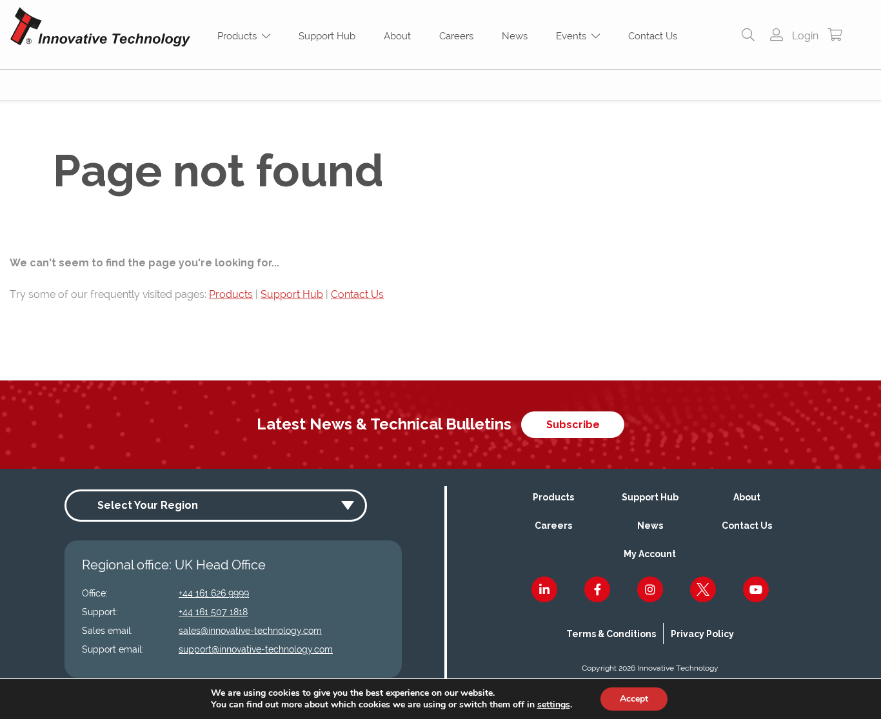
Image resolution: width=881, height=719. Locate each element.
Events (573, 36)
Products (239, 36)
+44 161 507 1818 (213, 612)
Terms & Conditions (611, 634)
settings (553, 705)
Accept (634, 699)
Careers (456, 36)
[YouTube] (756, 589)
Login (803, 36)
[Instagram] (650, 589)
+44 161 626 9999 (214, 593)
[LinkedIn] (544, 589)
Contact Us (652, 36)
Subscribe (573, 425)
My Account (650, 554)
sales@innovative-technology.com (250, 630)
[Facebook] (597, 589)
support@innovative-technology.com (256, 649)
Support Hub (327, 36)
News (515, 36)
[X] (703, 589)
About (397, 36)
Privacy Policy (702, 634)
